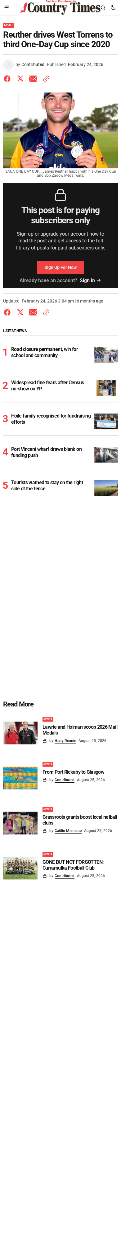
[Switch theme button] (113, 8)
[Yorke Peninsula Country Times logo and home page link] (60, 7)
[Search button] (103, 8)
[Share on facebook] (8, 79)
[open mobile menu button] (7, 7)
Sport (8, 25)
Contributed (32, 64)
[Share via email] (33, 79)
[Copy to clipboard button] (45, 79)
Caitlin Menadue (68, 831)
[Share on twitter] (20, 79)
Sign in (87, 280)
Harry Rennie (65, 741)
